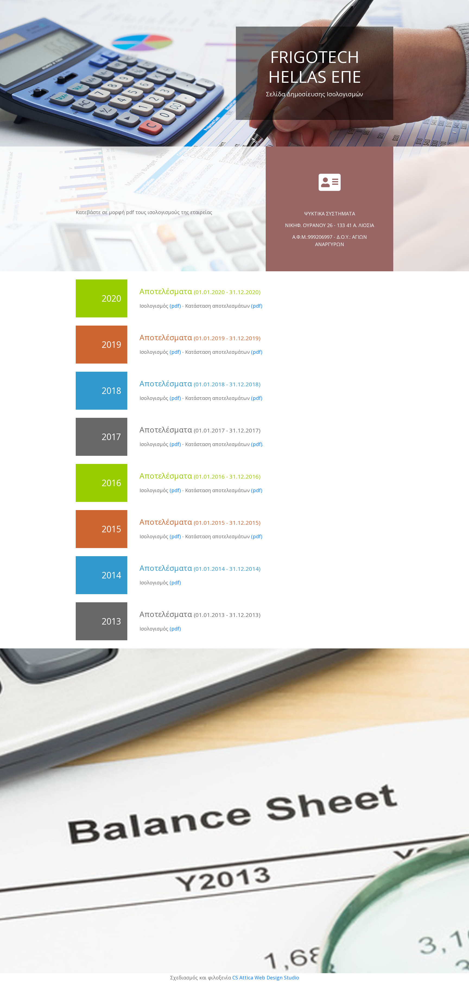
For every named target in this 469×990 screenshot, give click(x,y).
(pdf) (175, 306)
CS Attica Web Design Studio (265, 977)
